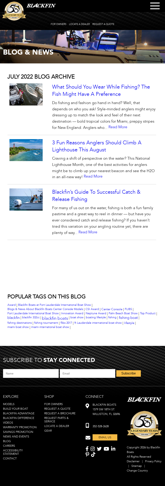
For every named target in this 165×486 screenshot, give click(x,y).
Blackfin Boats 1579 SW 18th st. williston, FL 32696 (106, 409)
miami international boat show (50, 327)
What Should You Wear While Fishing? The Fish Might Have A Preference (101, 90)
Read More (117, 127)
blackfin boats (55, 318)
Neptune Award (96, 313)
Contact (10, 458)
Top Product (148, 313)
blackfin (13, 318)
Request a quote (57, 409)
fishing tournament (46, 323)
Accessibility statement (13, 452)
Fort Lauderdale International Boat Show (33, 313)
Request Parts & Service (56, 419)
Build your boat (15, 409)
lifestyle (129, 323)
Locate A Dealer (79, 24)
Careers (9, 446)
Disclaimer (133, 461)
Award (11, 305)
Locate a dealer (56, 426)
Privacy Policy (153, 461)
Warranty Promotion (20, 427)
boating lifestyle (96, 317)
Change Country (137, 470)
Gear (48, 430)
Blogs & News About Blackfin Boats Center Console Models (45, 309)
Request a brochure (59, 413)
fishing (112, 317)
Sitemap (136, 466)
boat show (77, 317)
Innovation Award (72, 313)
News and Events (16, 436)
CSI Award (92, 309)
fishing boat (128, 318)
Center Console (111, 309)
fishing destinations (19, 323)
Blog (7, 441)
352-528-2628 (101, 426)
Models (8, 404)
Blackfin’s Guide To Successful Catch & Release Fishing (96, 195)
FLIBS (128, 309)
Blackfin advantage (18, 413)
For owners (53, 404)
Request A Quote (103, 24)
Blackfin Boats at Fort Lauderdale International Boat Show (54, 305)
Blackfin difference (18, 418)
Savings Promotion (18, 432)
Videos (8, 422)
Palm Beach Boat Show (123, 313)
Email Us (105, 437)
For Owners (58, 24)
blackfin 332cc (31, 317)
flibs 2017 (66, 323)
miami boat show (18, 327)
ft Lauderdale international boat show (98, 323)
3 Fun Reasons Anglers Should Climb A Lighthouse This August (96, 146)
